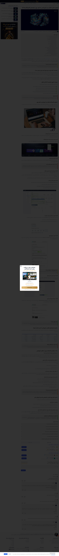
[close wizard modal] (20, 266)
